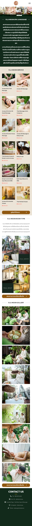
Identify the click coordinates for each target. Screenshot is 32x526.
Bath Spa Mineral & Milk (22, 180)
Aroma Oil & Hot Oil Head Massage (7, 112)
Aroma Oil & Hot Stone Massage (8, 135)
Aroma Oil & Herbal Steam (7, 202)
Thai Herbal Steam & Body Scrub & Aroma (8, 157)
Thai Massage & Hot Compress (22, 112)
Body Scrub (20, 156)
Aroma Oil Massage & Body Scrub (23, 135)
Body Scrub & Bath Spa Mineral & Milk (7, 180)
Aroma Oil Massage (22, 89)
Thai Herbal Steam (22, 202)
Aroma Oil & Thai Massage (7, 89)
